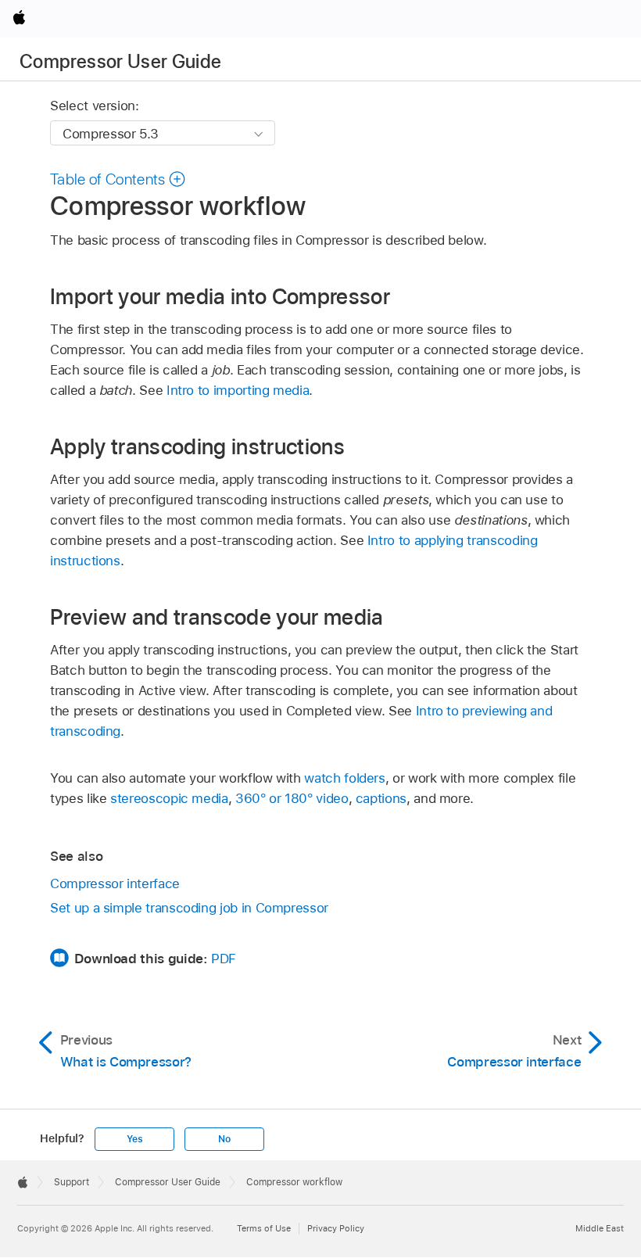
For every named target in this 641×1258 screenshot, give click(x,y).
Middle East (599, 1228)
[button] (118, 179)
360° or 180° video (292, 798)
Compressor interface (115, 883)
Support (71, 1182)
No (224, 1139)
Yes (134, 1139)
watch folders (344, 778)
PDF (223, 958)
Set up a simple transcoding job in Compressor (189, 908)
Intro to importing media (238, 390)
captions (381, 798)
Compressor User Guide (121, 61)
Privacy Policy (335, 1228)
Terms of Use (264, 1228)
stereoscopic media (169, 798)
